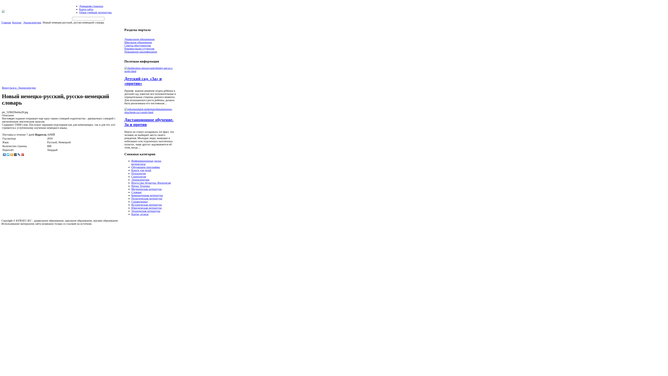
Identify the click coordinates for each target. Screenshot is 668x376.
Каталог (17, 22)
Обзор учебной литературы (95, 12)
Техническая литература (145, 211)
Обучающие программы (145, 167)
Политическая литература (146, 198)
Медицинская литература (146, 189)
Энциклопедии (32, 22)
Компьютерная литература (147, 195)
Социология (138, 176)
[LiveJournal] (19, 154)
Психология (138, 173)
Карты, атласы (140, 214)
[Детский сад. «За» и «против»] (150, 71)
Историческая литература (146, 204)
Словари (136, 192)
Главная (6, 22)
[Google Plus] (23, 154)
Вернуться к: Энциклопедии (19, 87)
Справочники (139, 201)
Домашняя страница (91, 6)
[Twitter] (8, 154)
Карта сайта (86, 9)
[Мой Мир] (15, 154)
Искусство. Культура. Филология (151, 182)
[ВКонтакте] (4, 154)
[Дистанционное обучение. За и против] (150, 112)
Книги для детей (141, 170)
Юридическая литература (146, 207)
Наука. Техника (140, 186)
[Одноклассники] (12, 154)
